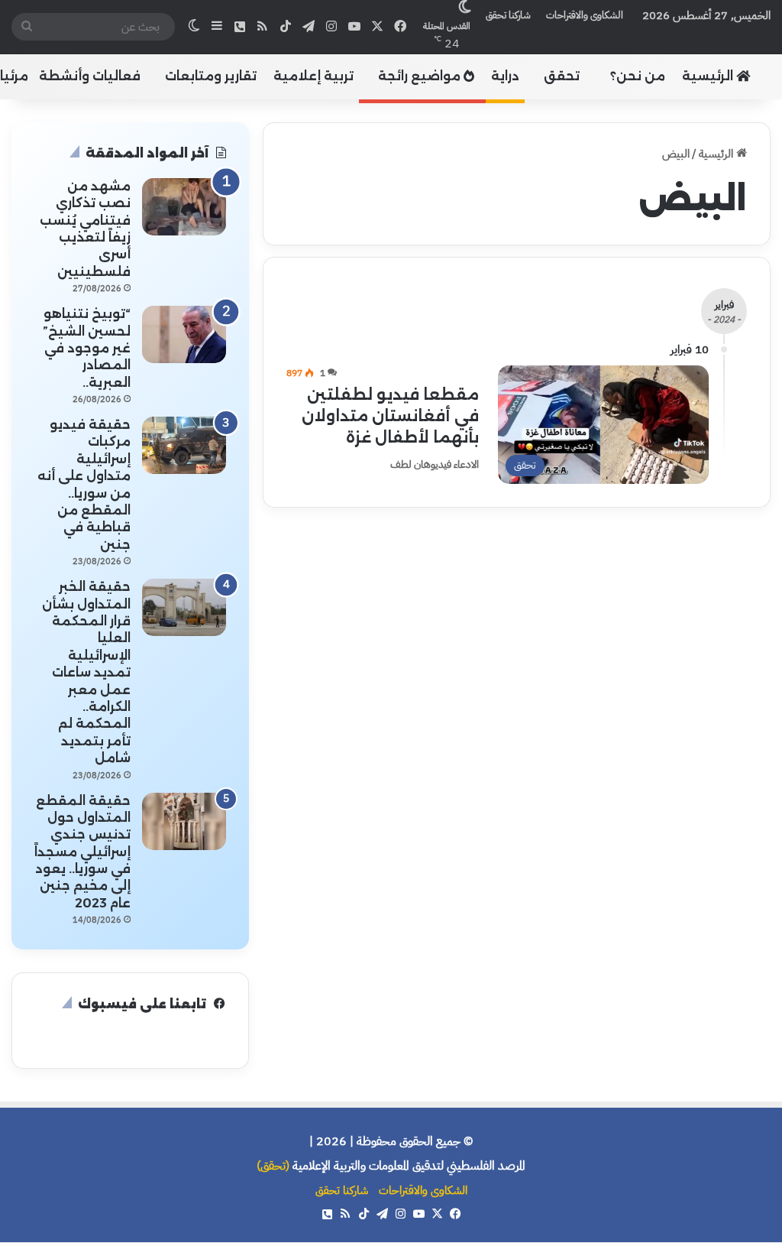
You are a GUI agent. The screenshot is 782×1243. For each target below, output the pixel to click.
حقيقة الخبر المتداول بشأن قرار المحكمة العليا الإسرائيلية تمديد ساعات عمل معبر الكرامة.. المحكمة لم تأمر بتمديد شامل (86, 672)
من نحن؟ (637, 76)
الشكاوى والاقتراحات (584, 15)
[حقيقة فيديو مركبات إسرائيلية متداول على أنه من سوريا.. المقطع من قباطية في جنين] (184, 445)
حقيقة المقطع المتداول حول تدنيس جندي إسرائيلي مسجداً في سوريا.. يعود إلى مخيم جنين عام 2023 (82, 852)
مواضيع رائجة (421, 76)
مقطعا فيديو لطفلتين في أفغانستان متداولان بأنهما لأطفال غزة (390, 415)
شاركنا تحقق (508, 15)
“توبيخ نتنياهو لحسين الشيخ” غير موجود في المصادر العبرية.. (87, 348)
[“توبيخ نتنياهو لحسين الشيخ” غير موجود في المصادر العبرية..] (184, 334)
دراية (505, 76)
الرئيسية (709, 76)
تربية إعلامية (313, 76)
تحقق (562, 76)
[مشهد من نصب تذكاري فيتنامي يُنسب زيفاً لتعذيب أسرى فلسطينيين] (184, 206)
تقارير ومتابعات (211, 76)
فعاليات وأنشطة (90, 76)
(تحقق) (273, 1166)
